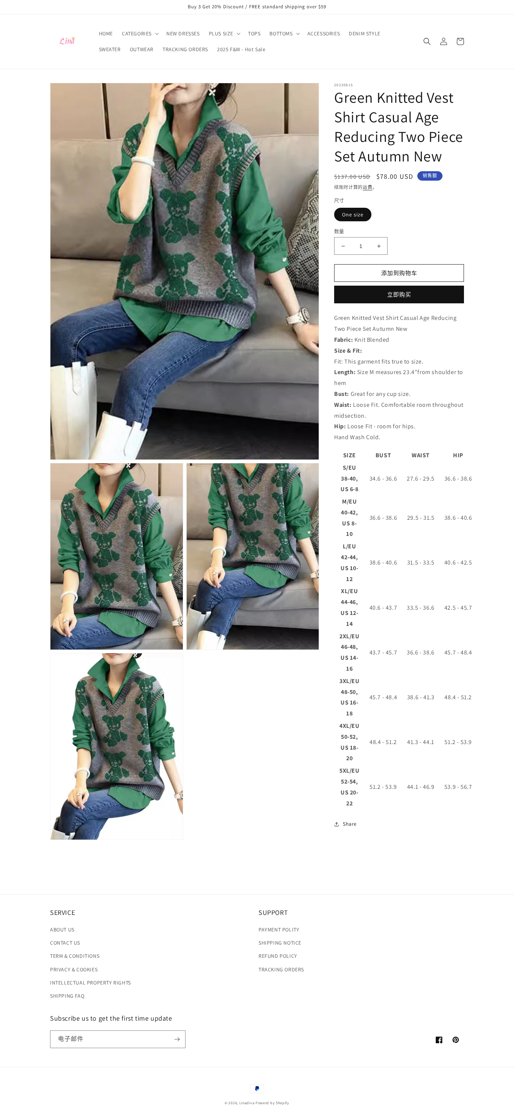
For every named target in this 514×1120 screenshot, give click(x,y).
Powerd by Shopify (272, 1102)
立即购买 (399, 294)
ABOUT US (62, 929)
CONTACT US (65, 942)
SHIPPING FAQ (67, 995)
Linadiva (247, 1102)
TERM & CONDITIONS (74, 956)
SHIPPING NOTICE (280, 942)
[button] (139, 33)
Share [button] (350, 823)
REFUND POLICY (278, 956)
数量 (339, 231)
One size (352, 214)
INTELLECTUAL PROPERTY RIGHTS (90, 982)
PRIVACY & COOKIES (73, 969)
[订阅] (177, 1039)
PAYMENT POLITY (279, 929)
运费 (367, 187)
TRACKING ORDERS (281, 969)
